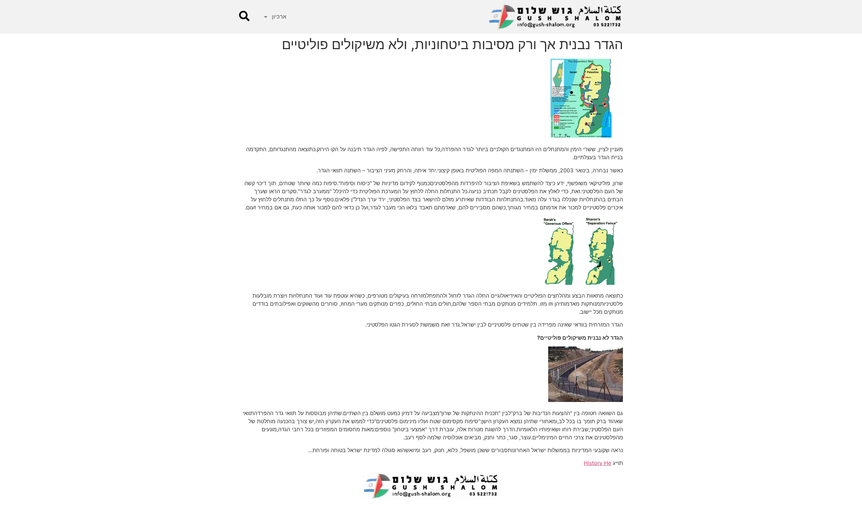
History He (597, 463)
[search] (244, 16)
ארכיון (279, 17)
